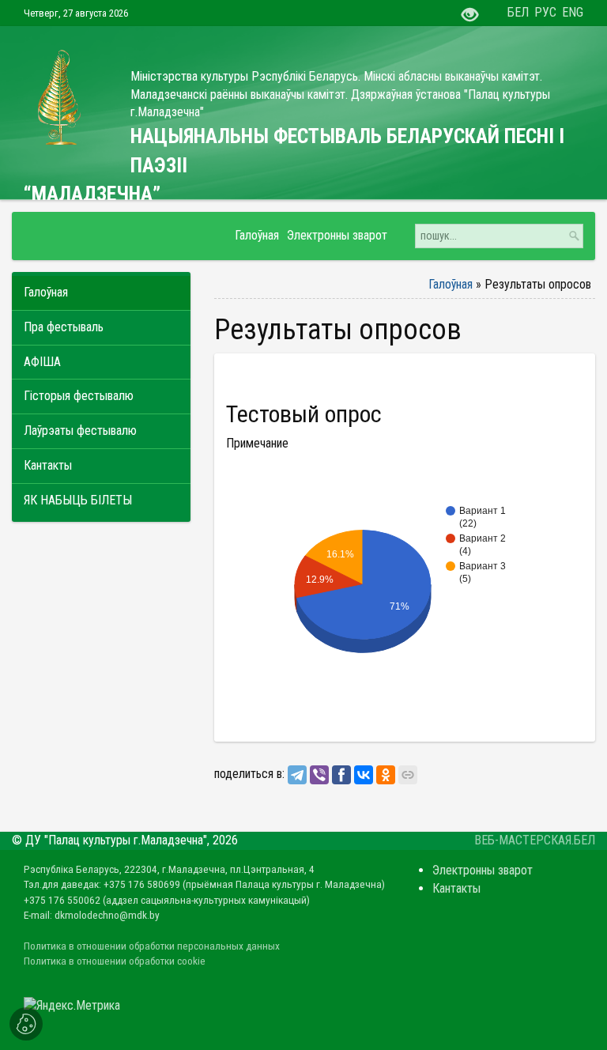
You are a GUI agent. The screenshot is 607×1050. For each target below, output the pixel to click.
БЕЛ (518, 12)
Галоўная (450, 284)
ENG (572, 12)
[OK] (385, 774)
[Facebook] (341, 774)
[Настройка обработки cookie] (26, 1024)
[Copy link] (407, 774)
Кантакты (456, 888)
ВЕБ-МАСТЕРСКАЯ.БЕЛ (534, 840)
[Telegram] (297, 774)
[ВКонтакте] (363, 774)
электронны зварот (482, 870)
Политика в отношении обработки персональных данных (152, 945)
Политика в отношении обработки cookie (114, 960)
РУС (545, 12)
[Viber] (319, 774)
